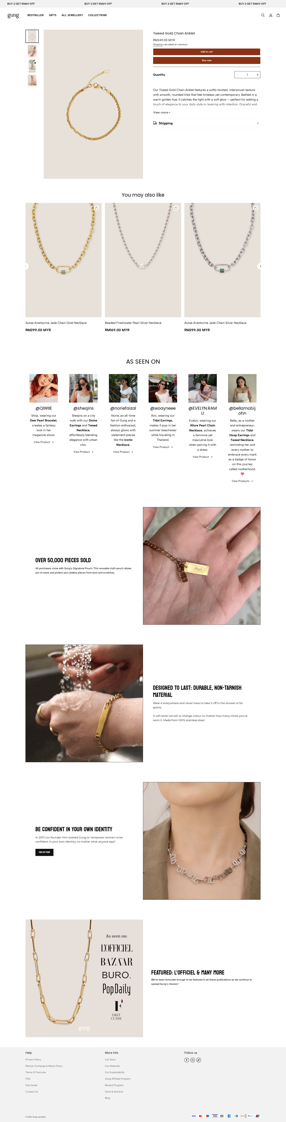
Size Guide (31, 1085)
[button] (263, 15)
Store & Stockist (114, 1091)
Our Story (110, 1059)
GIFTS (52, 15)
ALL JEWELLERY (72, 15)
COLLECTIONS (97, 15)
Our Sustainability (115, 1072)
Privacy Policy (33, 1059)
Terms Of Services (35, 1072)
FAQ (27, 1078)
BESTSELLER (35, 15)
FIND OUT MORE (44, 852)
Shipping (158, 44)
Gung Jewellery (39, 1117)
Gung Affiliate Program (117, 1078)
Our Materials (112, 1066)
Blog (107, 1097)
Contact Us (31, 1091)
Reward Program (114, 1085)
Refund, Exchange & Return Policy (44, 1066)
